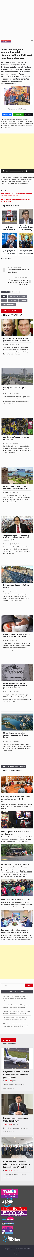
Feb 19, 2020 (15, 443)
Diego (6, 344)
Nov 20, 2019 (15, 544)
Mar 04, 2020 (15, 692)
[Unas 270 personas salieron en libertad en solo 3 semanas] (17, 819)
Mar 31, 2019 (15, 393)
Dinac (4, 300)
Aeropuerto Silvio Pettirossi (17, 296)
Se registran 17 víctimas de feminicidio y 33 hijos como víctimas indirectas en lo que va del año (16, 999)
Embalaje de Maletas (9, 304)
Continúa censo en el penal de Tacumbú (15, 899)
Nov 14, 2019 (15, 344)
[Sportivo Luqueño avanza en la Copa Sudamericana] (17, 426)
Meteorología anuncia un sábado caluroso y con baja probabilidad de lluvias (15, 735)
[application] (17, 171)
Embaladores (13, 300)
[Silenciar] (26, 171)
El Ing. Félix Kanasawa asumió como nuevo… (15, 1128)
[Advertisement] (17, 18)
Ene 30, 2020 (15, 492)
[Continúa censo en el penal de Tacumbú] (17, 887)
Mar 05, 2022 (15, 741)
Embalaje (23, 300)
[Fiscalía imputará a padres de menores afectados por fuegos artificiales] (17, 623)
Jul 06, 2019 (15, 591)
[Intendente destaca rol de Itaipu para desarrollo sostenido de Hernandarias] (17, 918)
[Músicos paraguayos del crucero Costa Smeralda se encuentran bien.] (17, 475)
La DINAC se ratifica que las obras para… (14, 1084)
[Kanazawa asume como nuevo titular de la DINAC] (17, 1104)
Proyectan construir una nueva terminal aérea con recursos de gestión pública (16, 1075)
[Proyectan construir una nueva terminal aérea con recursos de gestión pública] (17, 1058)
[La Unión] (6, 41)
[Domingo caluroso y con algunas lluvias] (17, 376)
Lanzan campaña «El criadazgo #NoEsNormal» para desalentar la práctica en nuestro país (15, 686)
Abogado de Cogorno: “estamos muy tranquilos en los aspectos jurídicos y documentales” (16, 538)
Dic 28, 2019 (15, 640)
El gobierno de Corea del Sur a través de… (15, 1174)
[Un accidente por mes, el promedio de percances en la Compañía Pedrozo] (17, 852)
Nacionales (15, 292)
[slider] (30, 170)
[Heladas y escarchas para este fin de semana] (17, 574)
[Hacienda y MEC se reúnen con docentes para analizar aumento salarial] (17, 784)
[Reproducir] (4, 171)
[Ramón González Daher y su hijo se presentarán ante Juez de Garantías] (17, 327)
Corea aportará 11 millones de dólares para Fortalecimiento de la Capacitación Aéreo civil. (16, 1164)
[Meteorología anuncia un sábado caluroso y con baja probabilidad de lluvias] (17, 722)
